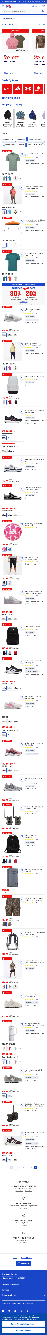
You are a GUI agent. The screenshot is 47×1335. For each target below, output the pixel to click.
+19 (20, 368)
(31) (37, 629)
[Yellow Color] (15, 211)
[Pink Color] (15, 178)
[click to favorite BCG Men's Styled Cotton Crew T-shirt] (22, 254)
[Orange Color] (4, 211)
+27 (20, 178)
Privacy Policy (23, 1318)
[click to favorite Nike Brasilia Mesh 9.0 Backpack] (22, 836)
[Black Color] (15, 335)
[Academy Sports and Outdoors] (8, 6)
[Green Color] (4, 178)
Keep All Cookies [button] (23, 1330)
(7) (36, 903)
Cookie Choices (30, 1319)
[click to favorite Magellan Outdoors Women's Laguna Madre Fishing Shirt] (22, 344)
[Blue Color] (9, 178)
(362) (37, 313)
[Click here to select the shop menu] (3, 6)
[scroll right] (43, 145)
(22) (37, 561)
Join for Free (19, 1191)
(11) (37, 1108)
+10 (20, 245)
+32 (20, 1061)
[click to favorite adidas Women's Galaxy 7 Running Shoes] (22, 744)
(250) (37, 464)
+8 (19, 335)
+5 (19, 402)
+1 (8, 437)
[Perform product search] (43, 11)
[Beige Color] (15, 618)
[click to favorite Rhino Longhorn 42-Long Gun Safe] (22, 870)
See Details (28, 1191)
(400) (37, 157)
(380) (37, 595)
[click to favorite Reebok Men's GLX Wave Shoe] (22, 779)
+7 (19, 1159)
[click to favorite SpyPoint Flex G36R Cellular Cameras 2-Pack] (22, 808)
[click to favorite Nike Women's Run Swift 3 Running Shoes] (22, 697)
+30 (20, 278)
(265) (37, 1074)
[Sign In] (33, 6)
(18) (37, 873)
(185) (37, 700)
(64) (37, 811)
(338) (37, 415)
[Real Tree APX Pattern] (9, 924)
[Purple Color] (9, 770)
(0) (36, 783)
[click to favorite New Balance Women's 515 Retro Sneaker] (22, 996)
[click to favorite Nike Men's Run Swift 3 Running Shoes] (22, 310)
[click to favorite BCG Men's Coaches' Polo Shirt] (22, 154)
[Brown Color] (9, 515)
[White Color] (4, 335)
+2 (13, 451)
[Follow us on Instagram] (21, 1311)
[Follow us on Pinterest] (27, 1311)
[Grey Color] (9, 335)
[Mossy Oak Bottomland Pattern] (4, 924)
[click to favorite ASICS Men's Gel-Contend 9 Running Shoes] (22, 411)
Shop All (42, 24)
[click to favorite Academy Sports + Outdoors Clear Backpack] (22, 933)
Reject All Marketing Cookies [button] (23, 1324)
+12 (20, 515)
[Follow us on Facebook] (3, 1311)
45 (32, 1167)
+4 (19, 652)
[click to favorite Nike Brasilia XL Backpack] (22, 627)
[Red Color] (9, 245)
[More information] (17, 446)
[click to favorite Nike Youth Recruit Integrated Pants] (22, 558)
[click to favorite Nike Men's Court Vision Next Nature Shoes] (22, 488)
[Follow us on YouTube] (15, 1311)
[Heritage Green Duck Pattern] (9, 986)
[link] (11, 1167)
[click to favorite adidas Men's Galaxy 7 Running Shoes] (22, 661)
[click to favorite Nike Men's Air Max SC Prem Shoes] (22, 460)
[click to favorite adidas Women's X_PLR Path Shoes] (22, 1133)
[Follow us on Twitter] (9, 1311)
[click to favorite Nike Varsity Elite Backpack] (22, 377)
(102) (37, 527)
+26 (20, 211)
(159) (37, 965)
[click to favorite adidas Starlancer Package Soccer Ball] (22, 524)
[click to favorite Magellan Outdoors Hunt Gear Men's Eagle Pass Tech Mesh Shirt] (22, 962)
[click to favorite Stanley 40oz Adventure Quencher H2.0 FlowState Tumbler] (22, 1024)
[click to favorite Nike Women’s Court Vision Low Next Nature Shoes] (22, 592)
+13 (20, 1048)
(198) (37, 999)
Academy (5, 19)
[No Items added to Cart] (43, 6)
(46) (37, 937)
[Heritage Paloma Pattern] (4, 986)
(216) (37, 379)
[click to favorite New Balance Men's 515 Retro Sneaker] (22, 1071)
